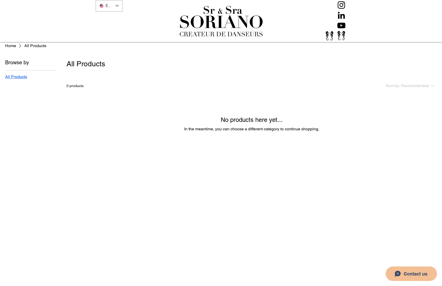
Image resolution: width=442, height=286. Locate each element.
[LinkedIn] (341, 15)
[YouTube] (341, 25)
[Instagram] (341, 5)
